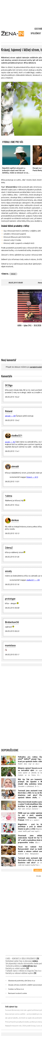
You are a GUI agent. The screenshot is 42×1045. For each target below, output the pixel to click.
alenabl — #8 (10, 415)
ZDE (37, 958)
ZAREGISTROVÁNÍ (36, 366)
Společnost (36, 33)
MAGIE (13, 274)
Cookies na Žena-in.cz (16, 989)
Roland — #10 (32, 477)
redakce (35, 961)
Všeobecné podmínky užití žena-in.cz (21, 980)
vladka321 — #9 (33, 580)
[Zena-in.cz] (14, 33)
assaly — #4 (10, 441)
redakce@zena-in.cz (29, 965)
